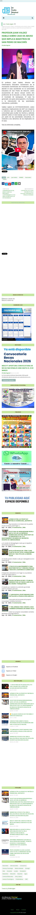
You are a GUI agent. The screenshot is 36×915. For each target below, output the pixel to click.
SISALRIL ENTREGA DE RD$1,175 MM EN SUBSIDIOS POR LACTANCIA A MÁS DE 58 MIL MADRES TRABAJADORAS (21, 582)
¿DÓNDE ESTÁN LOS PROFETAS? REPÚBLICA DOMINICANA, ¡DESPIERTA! (20, 520)
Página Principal (6, 26)
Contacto (23, 909)
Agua (25, 874)
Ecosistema (23, 871)
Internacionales (14, 865)
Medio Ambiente (19, 868)
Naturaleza (5, 874)
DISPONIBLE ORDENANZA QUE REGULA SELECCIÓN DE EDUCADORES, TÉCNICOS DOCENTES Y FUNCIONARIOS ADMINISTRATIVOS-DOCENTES (20, 842)
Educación (12, 874)
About (17, 909)
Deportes (19, 874)
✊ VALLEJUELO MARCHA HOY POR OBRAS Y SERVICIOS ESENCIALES (21, 715)
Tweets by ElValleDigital (8, 888)
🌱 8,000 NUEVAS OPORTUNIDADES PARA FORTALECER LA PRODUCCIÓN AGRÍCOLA (21, 595)
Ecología (27, 868)
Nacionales (28, 177)
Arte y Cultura (18, 876)
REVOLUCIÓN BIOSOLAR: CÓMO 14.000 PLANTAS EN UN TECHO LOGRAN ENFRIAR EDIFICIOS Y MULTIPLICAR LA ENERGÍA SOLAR (21, 553)
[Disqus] (18, 229)
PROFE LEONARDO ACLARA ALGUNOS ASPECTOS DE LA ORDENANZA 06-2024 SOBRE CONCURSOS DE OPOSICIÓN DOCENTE (20, 852)
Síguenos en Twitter (3, 671)
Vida (4, 871)
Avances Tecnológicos (8, 879)
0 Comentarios (16, 527)
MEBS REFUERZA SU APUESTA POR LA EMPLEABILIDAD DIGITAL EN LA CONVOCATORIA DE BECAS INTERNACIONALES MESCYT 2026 (20, 832)
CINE (26, 879)
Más (24, 527)
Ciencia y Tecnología (8, 868)
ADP (8, 177)
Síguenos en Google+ (3, 675)
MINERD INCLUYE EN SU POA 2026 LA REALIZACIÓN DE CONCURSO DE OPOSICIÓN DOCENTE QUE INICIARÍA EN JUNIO (22, 738)
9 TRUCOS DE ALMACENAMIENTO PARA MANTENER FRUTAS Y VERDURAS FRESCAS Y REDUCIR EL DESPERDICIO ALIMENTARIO (21, 568)
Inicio (12, 909)
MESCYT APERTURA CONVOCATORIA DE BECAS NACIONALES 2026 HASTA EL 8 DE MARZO (17, 368)
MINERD (21, 177)
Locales (16, 871)
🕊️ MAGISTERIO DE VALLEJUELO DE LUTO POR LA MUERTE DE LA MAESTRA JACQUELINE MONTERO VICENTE (21, 686)
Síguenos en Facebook (3, 666)
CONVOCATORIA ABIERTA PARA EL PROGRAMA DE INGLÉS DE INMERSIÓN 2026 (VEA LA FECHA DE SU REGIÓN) (21, 722)
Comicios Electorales (8, 876)
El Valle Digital (9, 24)
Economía (9, 871)
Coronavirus (23, 865)
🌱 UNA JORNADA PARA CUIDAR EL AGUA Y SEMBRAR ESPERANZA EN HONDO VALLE (21, 607)
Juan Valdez (14, 177)
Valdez (12, 26)
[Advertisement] (18, 273)
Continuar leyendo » (8, 380)
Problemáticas (19, 879)
